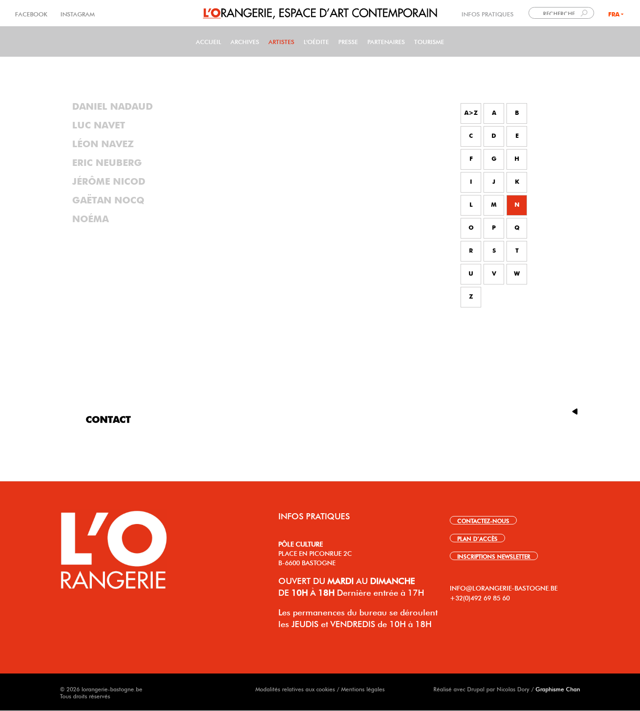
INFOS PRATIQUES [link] (487, 13)
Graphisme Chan (558, 688)
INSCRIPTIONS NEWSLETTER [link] (493, 555)
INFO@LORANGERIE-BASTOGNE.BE (504, 587)
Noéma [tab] (90, 219)
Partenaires (386, 41)
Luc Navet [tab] (98, 125)
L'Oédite (316, 41)
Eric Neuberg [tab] (107, 163)
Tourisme (429, 41)
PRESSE (348, 41)
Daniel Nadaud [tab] (112, 107)
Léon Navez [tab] (103, 144)
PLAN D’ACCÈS (477, 538)
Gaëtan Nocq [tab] (108, 200)
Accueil (208, 41)
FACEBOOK (32, 13)
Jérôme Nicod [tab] (108, 182)
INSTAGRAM (77, 13)
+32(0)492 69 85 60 (480, 597)
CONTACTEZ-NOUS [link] (483, 520)
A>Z (471, 113)
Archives (245, 41)
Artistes (281, 41)
